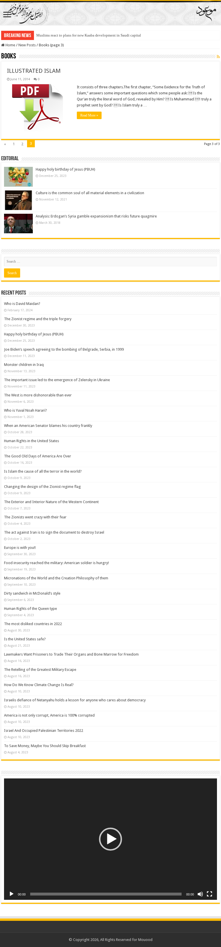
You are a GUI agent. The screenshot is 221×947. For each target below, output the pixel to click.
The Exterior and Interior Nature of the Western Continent (51, 502)
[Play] (11, 894)
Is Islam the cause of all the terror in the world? (43, 471)
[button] (110, 839)
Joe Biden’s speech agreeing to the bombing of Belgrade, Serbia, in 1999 (64, 349)
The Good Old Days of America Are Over (37, 456)
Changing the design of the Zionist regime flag (42, 486)
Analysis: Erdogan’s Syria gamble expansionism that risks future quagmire (96, 216)
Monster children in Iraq (24, 364)
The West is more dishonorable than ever (38, 395)
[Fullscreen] (209, 894)
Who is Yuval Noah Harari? (25, 410)
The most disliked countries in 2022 (33, 624)
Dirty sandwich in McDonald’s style (32, 593)
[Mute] (200, 894)
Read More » (89, 115)
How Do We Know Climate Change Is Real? (39, 685)
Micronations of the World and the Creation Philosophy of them (56, 578)
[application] (110, 839)
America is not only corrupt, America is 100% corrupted (49, 715)
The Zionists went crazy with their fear (35, 517)
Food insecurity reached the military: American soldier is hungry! (56, 563)
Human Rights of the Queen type (30, 608)
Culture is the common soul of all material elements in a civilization (90, 193)
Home (10, 45)
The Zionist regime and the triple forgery (37, 319)
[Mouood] (110, 13)
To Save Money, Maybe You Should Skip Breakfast (45, 746)
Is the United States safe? (25, 639)
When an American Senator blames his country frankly (48, 425)
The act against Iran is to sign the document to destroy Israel (54, 532)
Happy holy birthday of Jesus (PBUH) (65, 169)
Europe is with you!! (20, 547)
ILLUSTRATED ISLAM (34, 70)
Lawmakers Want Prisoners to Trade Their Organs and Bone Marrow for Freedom (71, 654)
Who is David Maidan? (22, 303)
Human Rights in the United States (31, 441)
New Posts (27, 45)
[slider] (106, 894)
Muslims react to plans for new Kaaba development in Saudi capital (88, 35)
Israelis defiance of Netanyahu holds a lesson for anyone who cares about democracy (75, 700)
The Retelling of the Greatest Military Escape (40, 669)
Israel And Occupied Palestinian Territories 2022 (43, 730)
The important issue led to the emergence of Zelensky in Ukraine (57, 380)
